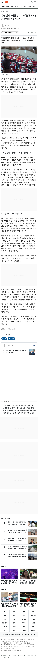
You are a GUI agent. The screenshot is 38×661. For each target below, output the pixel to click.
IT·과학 (24, 619)
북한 (24, 615)
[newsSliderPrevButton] (30, 518)
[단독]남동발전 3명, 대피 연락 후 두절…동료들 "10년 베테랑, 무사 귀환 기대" (17, 549)
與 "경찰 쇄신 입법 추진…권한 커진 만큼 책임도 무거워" (14, 352)
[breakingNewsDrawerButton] (32, 2)
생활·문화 (4, 623)
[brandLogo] (4, 2)
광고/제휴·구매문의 (14, 634)
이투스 (4, 338)
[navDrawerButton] (35, 2)
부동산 (14, 619)
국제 (33, 612)
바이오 (33, 619)
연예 (3, 566)
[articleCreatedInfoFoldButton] (19, 29)
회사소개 (5, 634)
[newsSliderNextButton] (35, 518)
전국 (5, 615)
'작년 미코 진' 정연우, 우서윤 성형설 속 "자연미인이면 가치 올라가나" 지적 (17, 532)
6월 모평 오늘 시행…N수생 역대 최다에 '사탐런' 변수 (18, 413)
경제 (24, 612)
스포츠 (3, 589)
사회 (2, 11)
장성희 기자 (7, 25)
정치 (5, 612)
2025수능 (11, 338)
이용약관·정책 (25, 634)
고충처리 (32, 634)
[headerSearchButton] (29, 2)
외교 (14, 615)
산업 (5, 619)
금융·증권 (33, 615)
